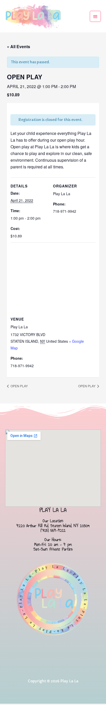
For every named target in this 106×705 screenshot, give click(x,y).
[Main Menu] (95, 16)
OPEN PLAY (19, 386)
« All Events (18, 46)
